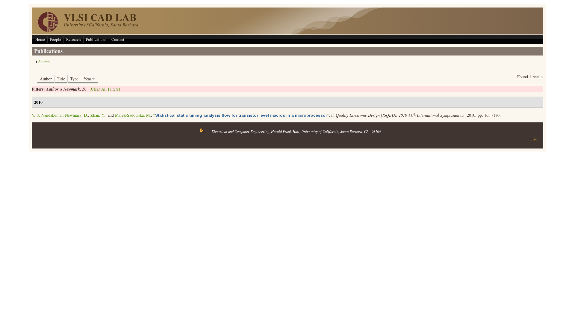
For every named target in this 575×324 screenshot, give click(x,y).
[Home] (48, 30)
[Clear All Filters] (105, 89)
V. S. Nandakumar (47, 115)
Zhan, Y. (97, 115)
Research (73, 39)
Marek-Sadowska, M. (133, 115)
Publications (96, 39)
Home (40, 39)
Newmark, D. (76, 115)
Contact (117, 39)
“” (241, 115)
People (55, 39)
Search (44, 61)
